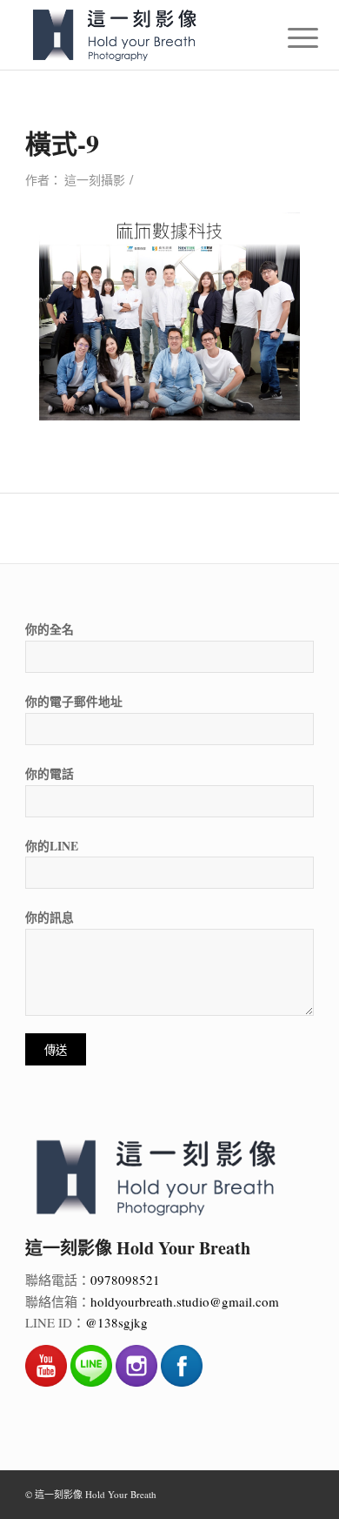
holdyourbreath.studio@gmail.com (184, 1301)
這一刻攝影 (94, 179)
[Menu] (289, 36)
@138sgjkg (116, 1322)
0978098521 (125, 1279)
